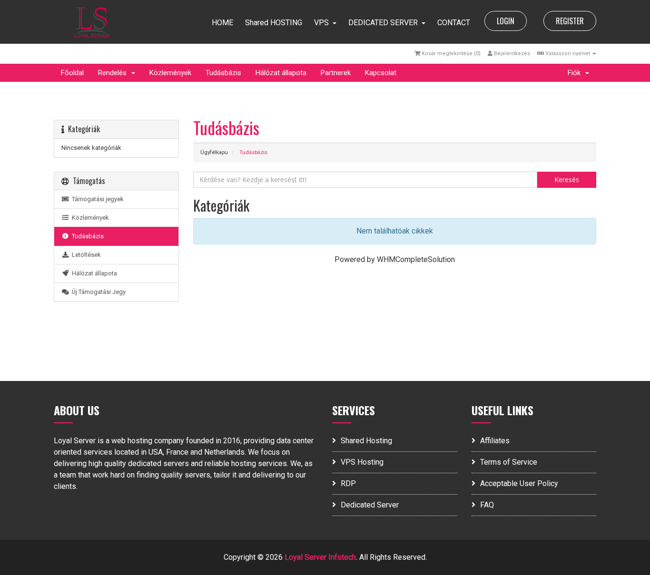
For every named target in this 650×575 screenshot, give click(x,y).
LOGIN (505, 21)
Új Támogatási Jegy (97, 291)
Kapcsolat (380, 72)
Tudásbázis (223, 72)
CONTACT (453, 22)
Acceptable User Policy (519, 483)
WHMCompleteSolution (416, 259)
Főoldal (72, 72)
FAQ (487, 504)
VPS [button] (321, 22)
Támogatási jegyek (96, 199)
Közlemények (170, 72)
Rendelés (114, 72)
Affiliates (495, 440)
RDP (348, 483)
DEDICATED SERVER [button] (383, 22)
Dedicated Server (370, 504)
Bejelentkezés (511, 53)
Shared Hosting (366, 440)
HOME (222, 22)
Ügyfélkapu (214, 152)
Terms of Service (508, 462)
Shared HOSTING (273, 22)
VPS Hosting (362, 462)
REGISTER (570, 21)
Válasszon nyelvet (567, 53)
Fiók (576, 72)
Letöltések (85, 254)
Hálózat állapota (281, 72)
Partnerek (336, 72)
